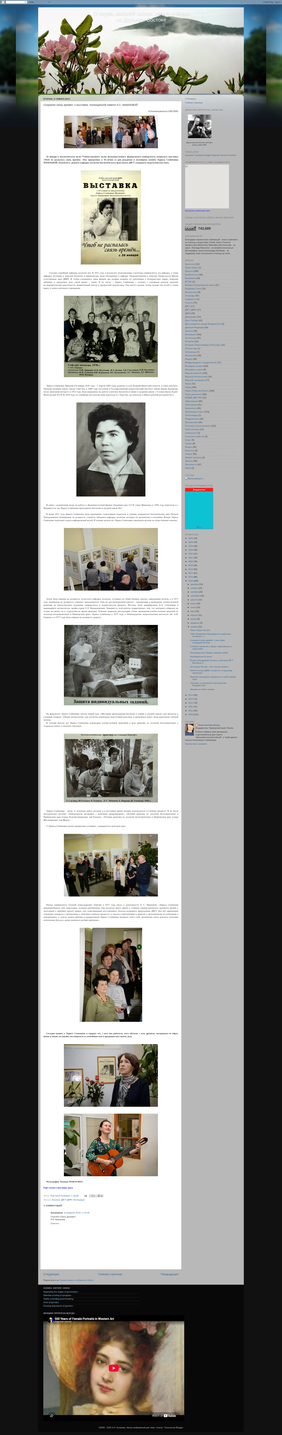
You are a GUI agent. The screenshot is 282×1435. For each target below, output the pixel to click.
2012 (191, 703)
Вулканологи (191, 292)
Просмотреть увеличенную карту (197, 211)
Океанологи (191, 408)
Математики (191, 355)
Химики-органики (193, 457)
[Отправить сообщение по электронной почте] (85, 1196)
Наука (188, 387)
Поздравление (192, 419)
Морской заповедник (195, 380)
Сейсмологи (191, 433)
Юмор (188, 468)
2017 (191, 573)
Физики (188, 447)
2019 (191, 565)
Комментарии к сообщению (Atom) (77, 1280)
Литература (190, 352)
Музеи (188, 384)
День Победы (191, 320)
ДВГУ (187, 306)
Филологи (189, 450)
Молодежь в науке (194, 366)
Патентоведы (191, 415)
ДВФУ (187, 313)
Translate (198, 155)
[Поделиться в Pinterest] (101, 1195)
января (194, 627)
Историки (189, 341)
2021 (191, 558)
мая (193, 611)
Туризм (188, 443)
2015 (191, 581)
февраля (195, 623)
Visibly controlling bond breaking (58, 1299)
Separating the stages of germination (60, 1292)
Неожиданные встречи (201, 656)
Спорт (188, 440)
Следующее (51, 1274)
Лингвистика (191, 348)
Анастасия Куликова (209, 725)
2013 (191, 699)
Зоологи (189, 331)
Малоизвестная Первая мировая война (209, 653)
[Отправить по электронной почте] (90, 1195)
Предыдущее (169, 1274)
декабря (195, 584)
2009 (191, 714)
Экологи (189, 461)
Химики (188, 454)
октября (195, 592)
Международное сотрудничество (201, 362)
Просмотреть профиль (196, 744)
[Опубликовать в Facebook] (99, 1195)
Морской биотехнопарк (196, 377)
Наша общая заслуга (200, 630)
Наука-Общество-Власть (197, 391)
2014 (191, 695)
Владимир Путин (193, 289)
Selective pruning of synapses (57, 1295)
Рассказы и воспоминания (197, 426)
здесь (70, 1188)
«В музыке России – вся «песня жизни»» (209, 667)
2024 (191, 546)
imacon (159, 1427)
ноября (194, 588)
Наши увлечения (193, 394)
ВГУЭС (188, 282)
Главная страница (110, 1274)
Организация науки (194, 412)
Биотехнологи (191, 275)
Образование (191, 401)
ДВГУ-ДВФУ (66, 1200)
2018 (191, 569)
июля (193, 603)
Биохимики (190, 278)
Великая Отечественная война (200, 285)
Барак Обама (191, 268)
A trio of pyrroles (50, 1302)
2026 (191, 538)
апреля (194, 615)
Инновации (190, 334)
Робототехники (192, 429)
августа (194, 600)
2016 (191, 577)
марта (194, 619)
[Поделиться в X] (96, 1195)
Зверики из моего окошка (202, 689)
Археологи (190, 264)
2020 (191, 561)
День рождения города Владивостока (203, 324)
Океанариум (191, 405)
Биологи (56, 1200)
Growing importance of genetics (58, 1306)
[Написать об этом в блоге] (93, 1195)
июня (193, 607)
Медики (188, 359)
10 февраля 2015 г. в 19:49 (76, 1213)
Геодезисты (190, 299)
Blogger (179, 1427)
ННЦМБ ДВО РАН (193, 398)
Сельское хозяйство (194, 436)
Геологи (189, 303)
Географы (190, 296)
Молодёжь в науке (194, 370)
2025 (191, 542)
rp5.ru (199, 527)
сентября (195, 596)
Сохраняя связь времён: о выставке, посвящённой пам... (207, 641)
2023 (191, 550)
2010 (191, 711)
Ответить (55, 1223)
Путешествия (191, 422)
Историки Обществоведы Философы (202, 345)
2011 (190, 707)
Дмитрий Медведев (194, 327)
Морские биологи (193, 373)
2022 (191, 554)
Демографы (191, 317)
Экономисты (191, 464)
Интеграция (79, 1200)
